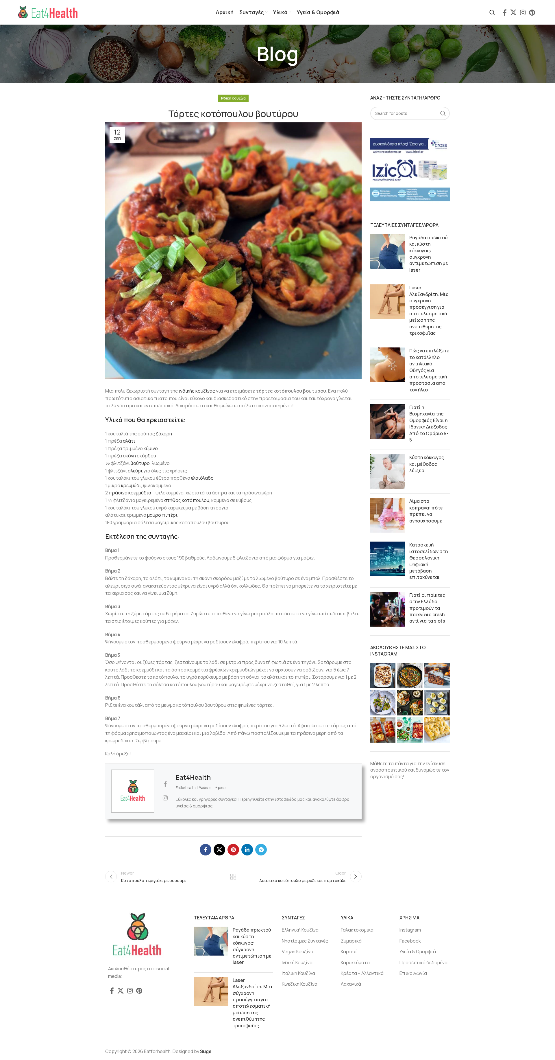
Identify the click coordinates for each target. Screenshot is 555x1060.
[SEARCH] (443, 113)
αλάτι (129, 441)
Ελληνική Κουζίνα (300, 930)
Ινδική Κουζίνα (233, 98)
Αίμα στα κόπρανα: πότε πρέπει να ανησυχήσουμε (426, 511)
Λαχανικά (351, 984)
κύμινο (151, 448)
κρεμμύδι (131, 485)
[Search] (492, 12)
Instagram (410, 930)
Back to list (233, 876)
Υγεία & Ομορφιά (417, 951)
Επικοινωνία (413, 973)
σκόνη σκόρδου (139, 455)
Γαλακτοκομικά (357, 930)
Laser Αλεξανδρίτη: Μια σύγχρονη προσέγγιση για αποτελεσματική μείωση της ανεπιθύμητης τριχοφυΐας (429, 310)
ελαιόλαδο (202, 478)
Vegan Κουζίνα (297, 951)
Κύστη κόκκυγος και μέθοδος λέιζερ (426, 464)
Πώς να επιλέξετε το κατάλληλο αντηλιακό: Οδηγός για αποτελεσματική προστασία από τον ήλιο (429, 370)
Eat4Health (193, 777)
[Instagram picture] (383, 676)
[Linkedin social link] (247, 849)
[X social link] (513, 12)
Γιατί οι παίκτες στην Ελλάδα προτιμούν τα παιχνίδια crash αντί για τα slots (427, 608)
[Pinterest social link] (532, 12)
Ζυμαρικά (351, 941)
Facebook (410, 941)
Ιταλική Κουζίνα (298, 973)
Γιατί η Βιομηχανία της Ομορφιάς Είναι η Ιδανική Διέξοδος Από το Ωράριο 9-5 (429, 423)
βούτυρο (140, 463)
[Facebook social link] (504, 12)
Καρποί (349, 951)
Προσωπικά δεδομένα (423, 962)
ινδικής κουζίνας (197, 391)
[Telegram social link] (261, 849)
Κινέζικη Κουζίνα (299, 984)
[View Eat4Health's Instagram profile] (165, 798)
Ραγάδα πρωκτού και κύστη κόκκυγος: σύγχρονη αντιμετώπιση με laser (428, 253)
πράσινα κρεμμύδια (130, 492)
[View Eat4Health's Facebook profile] (165, 784)
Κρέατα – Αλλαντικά (362, 973)
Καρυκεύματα (355, 962)
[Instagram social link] (522, 12)
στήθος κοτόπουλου (186, 500)
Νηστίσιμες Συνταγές (305, 941)
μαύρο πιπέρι (162, 515)
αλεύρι (135, 471)
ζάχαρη (164, 433)
